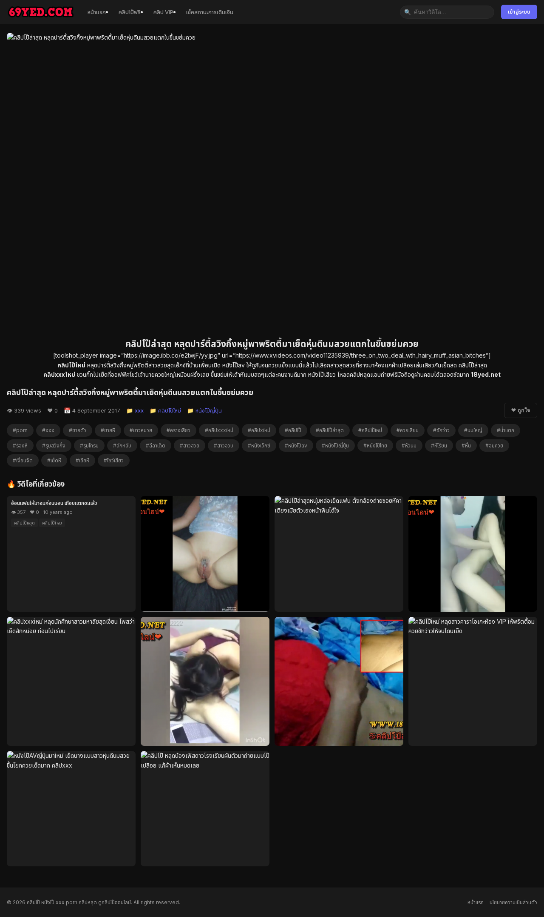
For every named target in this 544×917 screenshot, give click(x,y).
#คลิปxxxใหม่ (219, 430)
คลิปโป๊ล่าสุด (473, 365)
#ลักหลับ (122, 445)
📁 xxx (135, 410)
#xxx (48, 430)
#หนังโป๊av (296, 445)
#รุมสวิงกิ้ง (53, 445)
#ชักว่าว (441, 430)
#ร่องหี (20, 445)
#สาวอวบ (223, 445)
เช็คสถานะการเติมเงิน (209, 12)
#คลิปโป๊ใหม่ (370, 430)
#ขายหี (108, 430)
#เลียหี (82, 460)
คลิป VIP (163, 12)
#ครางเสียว (178, 430)
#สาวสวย (189, 445)
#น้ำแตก (505, 430)
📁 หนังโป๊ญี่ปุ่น (204, 410)
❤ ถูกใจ (520, 410)
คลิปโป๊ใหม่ (52, 522)
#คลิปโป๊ (293, 430)
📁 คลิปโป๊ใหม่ (165, 410)
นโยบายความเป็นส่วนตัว (513, 902)
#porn (20, 430)
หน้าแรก (97, 12)
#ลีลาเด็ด (155, 445)
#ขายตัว (77, 430)
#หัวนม (409, 445)
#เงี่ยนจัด (23, 460)
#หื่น (466, 445)
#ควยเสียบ (408, 430)
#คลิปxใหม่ (259, 430)
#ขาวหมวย (141, 430)
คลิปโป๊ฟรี (130, 12)
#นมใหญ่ (473, 430)
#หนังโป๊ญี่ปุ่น (335, 445)
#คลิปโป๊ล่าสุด (330, 430)
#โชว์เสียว (114, 460)
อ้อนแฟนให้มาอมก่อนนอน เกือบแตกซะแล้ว (54, 503)
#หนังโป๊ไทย (375, 445)
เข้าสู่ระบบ (519, 12)
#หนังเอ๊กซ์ (259, 445)
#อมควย (494, 445)
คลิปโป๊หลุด (24, 522)
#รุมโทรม (89, 445)
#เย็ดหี (54, 460)
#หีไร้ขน (439, 445)
